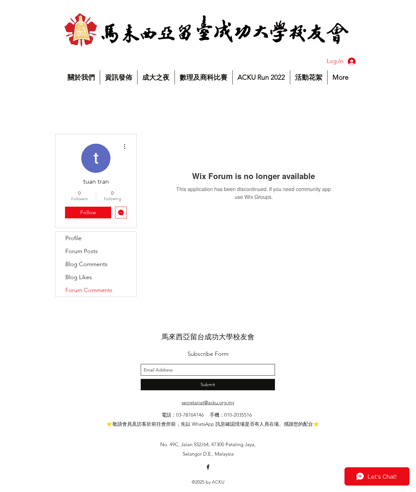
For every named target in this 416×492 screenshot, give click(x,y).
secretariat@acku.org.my (208, 402)
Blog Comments (86, 264)
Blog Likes (78, 277)
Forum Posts (81, 251)
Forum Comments (88, 290)
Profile (73, 238)
